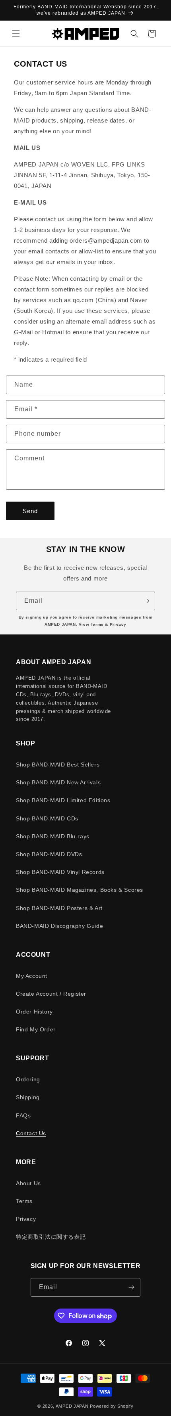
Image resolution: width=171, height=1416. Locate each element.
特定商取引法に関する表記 (51, 1237)
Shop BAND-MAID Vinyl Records (60, 872)
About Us (28, 1183)
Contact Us (31, 1133)
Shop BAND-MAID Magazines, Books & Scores (79, 890)
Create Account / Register (51, 994)
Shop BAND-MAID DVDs (49, 854)
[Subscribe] (146, 601)
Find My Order (36, 1029)
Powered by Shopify (112, 1406)
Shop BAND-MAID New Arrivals (58, 782)
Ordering (28, 1079)
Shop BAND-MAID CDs (47, 818)
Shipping (28, 1097)
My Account (31, 976)
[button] (16, 33)
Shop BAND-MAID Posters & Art (59, 908)
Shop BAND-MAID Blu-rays (52, 836)
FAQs (23, 1115)
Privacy (118, 624)
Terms (97, 624)
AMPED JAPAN (72, 1406)
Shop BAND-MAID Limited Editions (63, 800)
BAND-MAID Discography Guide (59, 926)
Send (30, 511)
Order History (34, 1011)
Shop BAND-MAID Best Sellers (57, 764)
